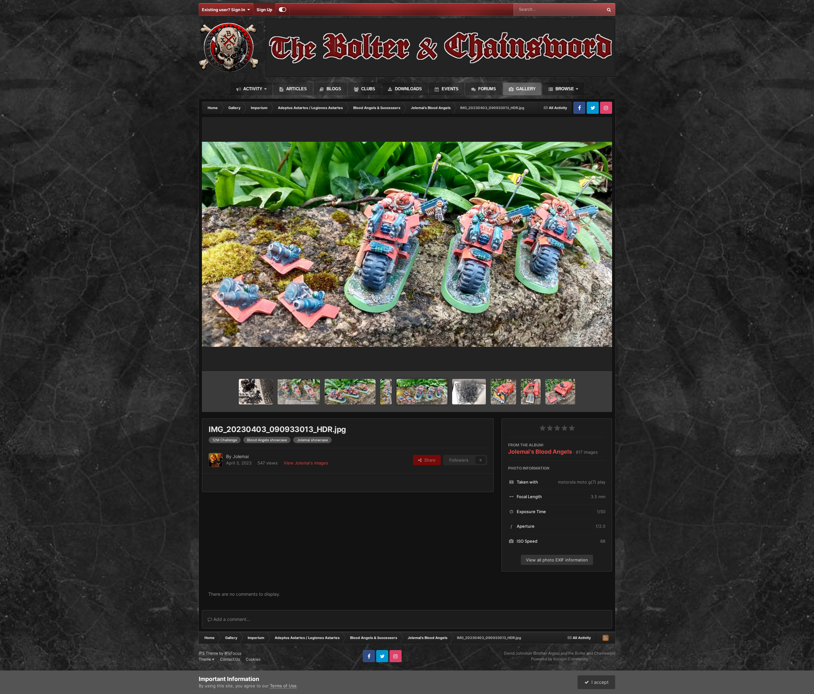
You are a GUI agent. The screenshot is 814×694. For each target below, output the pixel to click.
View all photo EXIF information (557, 559)
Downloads (408, 88)
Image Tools (586, 359)
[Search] (609, 9)
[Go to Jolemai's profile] (216, 460)
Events (449, 88)
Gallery (525, 88)
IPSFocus (232, 653)
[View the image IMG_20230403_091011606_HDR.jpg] (350, 391)
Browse (564, 88)
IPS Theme (208, 653)
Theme (205, 659)
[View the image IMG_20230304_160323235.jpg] (469, 391)
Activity (252, 88)
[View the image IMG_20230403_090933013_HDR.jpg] (422, 391)
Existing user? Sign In (224, 9)
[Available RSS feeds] (605, 638)
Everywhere (583, 9)
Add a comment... (231, 619)
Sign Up (264, 9)
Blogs (333, 88)
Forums (486, 88)
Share (429, 460)
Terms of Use (283, 685)
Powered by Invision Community (559, 658)
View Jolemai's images (306, 462)
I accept (599, 682)
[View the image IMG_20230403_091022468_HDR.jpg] (299, 391)
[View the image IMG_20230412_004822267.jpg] (256, 391)
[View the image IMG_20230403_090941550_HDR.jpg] (386, 391)
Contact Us (230, 659)
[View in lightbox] (407, 244)
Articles (296, 88)
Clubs (367, 88)
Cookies (253, 659)
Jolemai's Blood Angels (540, 451)
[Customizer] (282, 9)
